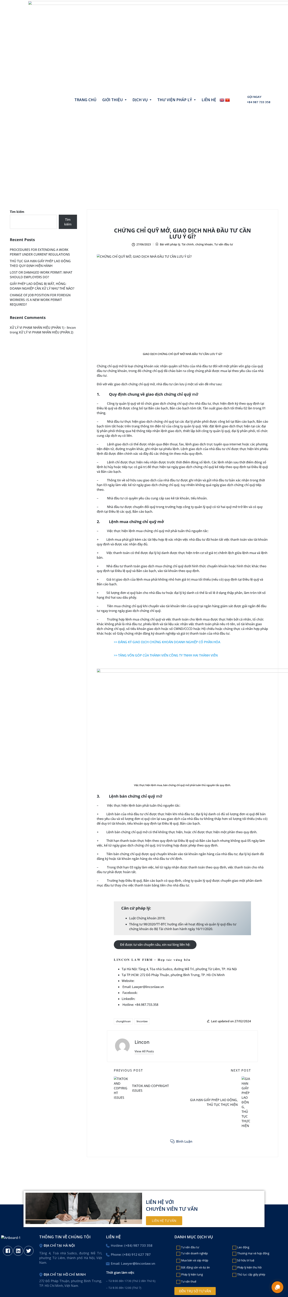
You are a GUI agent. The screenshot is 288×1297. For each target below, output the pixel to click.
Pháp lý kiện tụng (192, 1274)
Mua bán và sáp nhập (194, 1260)
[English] (222, 99)
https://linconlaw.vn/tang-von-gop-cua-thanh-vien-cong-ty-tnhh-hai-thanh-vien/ (172, 660)
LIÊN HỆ (209, 99)
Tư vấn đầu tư (214, 222)
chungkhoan (123, 1021)
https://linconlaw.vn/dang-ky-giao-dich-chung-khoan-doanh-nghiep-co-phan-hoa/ (174, 647)
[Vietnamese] (227, 99)
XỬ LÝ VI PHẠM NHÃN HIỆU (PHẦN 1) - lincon (43, 327)
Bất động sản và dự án (195, 1267)
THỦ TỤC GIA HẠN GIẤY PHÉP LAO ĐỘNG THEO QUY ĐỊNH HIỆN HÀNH (40, 263)
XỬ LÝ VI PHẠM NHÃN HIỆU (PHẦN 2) (46, 332)
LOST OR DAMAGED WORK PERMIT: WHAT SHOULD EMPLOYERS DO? (41, 274)
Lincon (142, 1042)
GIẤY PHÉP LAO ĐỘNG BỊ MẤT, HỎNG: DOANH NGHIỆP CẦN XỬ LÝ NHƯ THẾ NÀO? (42, 286)
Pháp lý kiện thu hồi (249, 1267)
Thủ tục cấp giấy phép (251, 1274)
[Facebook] (8, 1251)
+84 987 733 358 (258, 102)
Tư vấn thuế (188, 1281)
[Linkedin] (18, 1251)
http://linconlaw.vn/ (149, 981)
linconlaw (142, 1021)
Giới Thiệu (112, 99)
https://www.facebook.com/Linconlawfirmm (171, 993)
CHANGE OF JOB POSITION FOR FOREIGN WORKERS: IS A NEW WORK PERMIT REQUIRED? (40, 300)
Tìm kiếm (17, 212)
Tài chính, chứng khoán (182, 222)
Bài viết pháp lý (151, 222)
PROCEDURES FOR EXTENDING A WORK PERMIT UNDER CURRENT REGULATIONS (40, 252)
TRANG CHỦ (85, 99)
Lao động (243, 1247)
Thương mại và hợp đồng (253, 1253)
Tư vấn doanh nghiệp (194, 1253)
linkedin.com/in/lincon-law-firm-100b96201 (167, 999)
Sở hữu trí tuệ (245, 1260)
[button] (114, 100)
